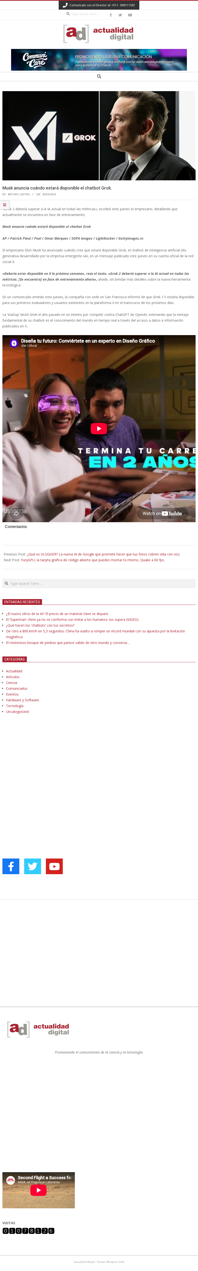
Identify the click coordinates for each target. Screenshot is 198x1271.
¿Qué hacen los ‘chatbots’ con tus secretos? (40, 625)
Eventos (12, 694)
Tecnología (14, 705)
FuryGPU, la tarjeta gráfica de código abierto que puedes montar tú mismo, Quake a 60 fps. (93, 560)
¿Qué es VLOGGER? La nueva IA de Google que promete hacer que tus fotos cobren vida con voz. (103, 554)
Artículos (13, 677)
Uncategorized (17, 711)
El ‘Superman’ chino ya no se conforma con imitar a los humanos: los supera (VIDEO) (72, 619)
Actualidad (14, 671)
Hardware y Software (22, 700)
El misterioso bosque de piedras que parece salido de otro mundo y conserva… (68, 642)
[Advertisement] (38, 767)
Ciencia (11, 682)
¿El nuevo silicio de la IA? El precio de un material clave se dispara (57, 613)
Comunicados (17, 688)
